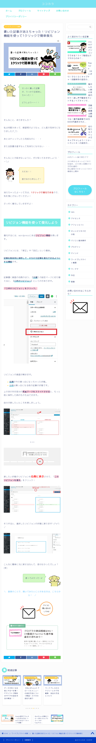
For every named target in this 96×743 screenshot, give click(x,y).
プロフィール (24, 10)
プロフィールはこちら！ (80, 190)
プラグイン (75, 247)
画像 (73, 281)
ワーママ (74, 269)
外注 (73, 275)
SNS (72, 212)
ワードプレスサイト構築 (12, 27)
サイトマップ (43, 10)
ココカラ (48, 3)
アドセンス (75, 218)
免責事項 (28, 740)
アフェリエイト (77, 225)
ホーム (9, 10)
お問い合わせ (62, 10)
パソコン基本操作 (78, 240)
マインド (74, 253)
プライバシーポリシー (16, 16)
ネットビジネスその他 (78, 232)
